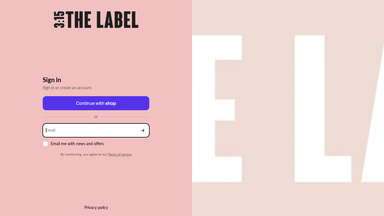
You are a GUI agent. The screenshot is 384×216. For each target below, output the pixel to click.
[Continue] (142, 130)
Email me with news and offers (77, 143)
